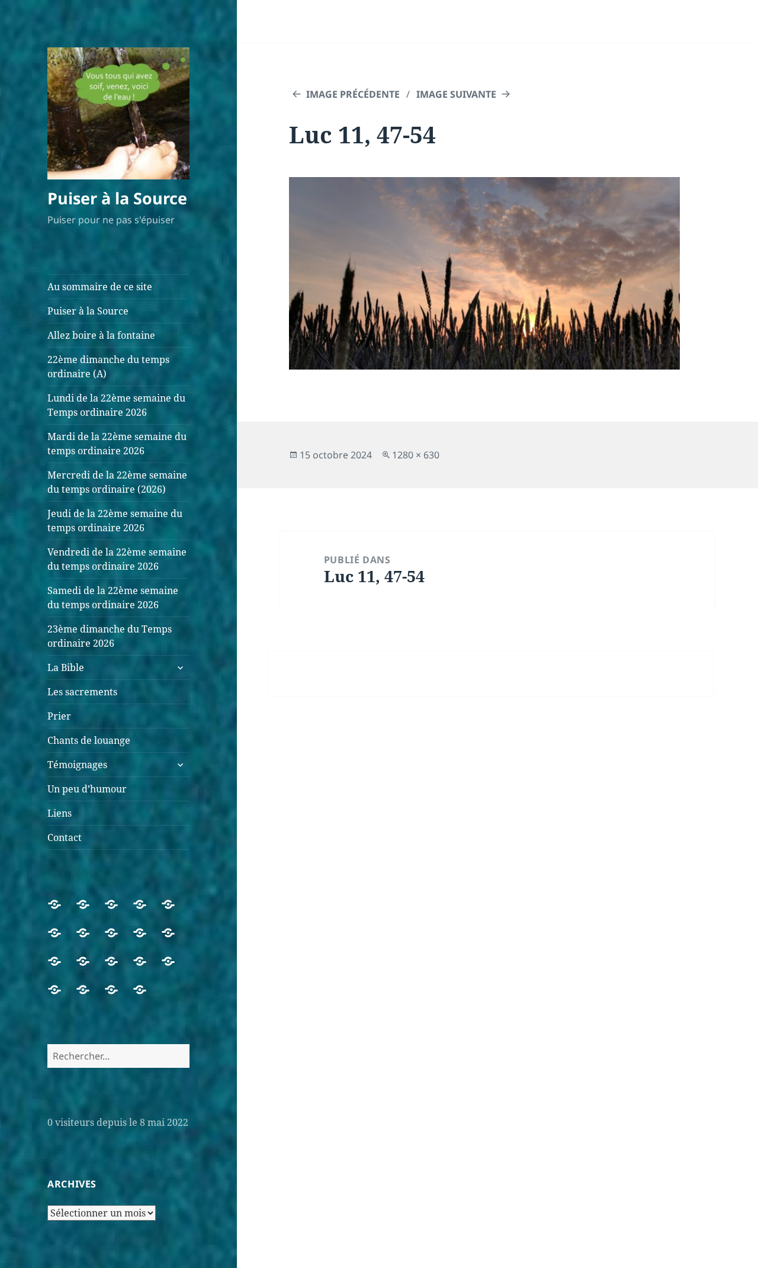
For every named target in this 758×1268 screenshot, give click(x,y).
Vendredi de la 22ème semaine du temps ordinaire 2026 (117, 559)
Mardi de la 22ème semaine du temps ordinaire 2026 (117, 443)
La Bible (65, 667)
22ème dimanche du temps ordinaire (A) (108, 366)
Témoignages (77, 764)
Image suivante (456, 94)
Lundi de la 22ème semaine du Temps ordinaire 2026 (116, 405)
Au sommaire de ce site (99, 286)
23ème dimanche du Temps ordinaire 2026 (109, 636)
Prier (59, 716)
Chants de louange (88, 740)
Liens (59, 813)
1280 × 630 (415, 454)
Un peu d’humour (87, 788)
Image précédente (353, 94)
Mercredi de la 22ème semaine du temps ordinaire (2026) (117, 482)
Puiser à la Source (117, 198)
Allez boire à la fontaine (101, 335)
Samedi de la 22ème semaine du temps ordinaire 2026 (112, 597)
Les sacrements (82, 691)
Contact (64, 837)
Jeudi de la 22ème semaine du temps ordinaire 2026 (114, 520)
